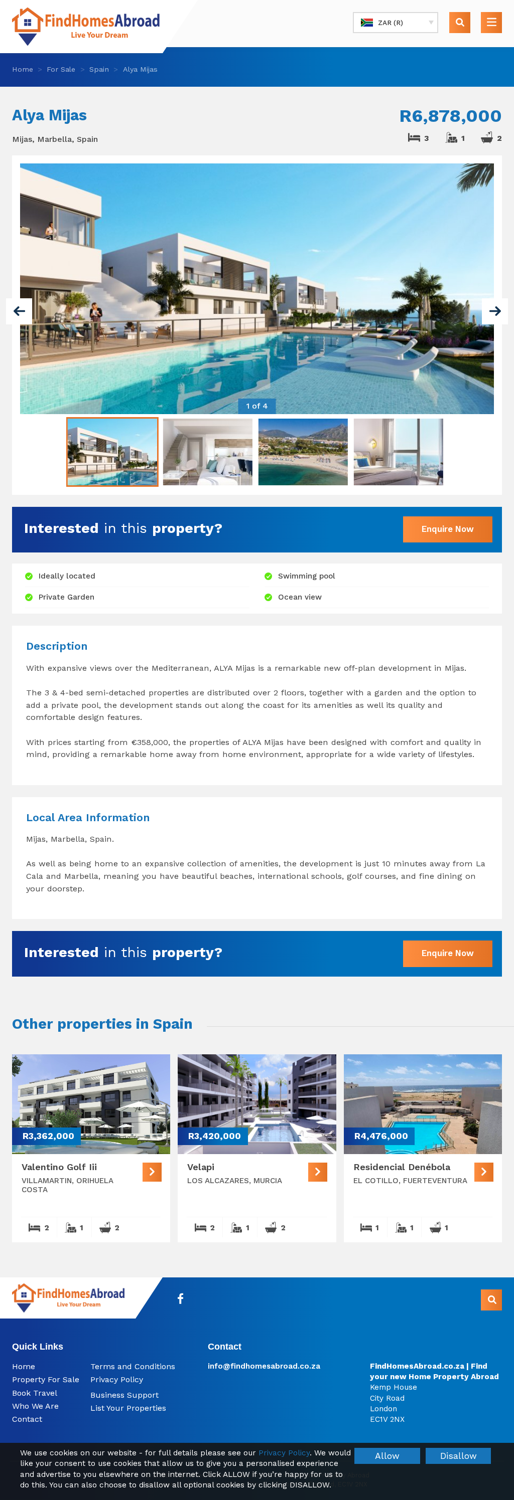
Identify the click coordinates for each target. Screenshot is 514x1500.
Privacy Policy (116, 1379)
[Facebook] (181, 1298)
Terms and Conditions (132, 1366)
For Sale (61, 69)
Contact (27, 1419)
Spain (99, 69)
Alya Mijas (140, 69)
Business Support (124, 1395)
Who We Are (35, 1406)
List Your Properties (128, 1408)
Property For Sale (45, 1379)
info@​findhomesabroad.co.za (264, 1366)
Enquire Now (448, 529)
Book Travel (34, 1393)
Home (22, 69)
